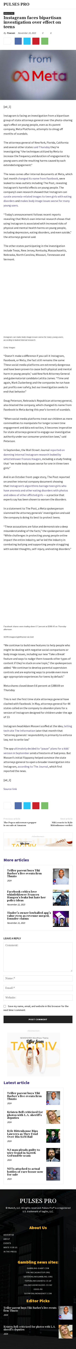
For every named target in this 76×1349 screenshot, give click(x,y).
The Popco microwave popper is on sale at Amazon (20, 824)
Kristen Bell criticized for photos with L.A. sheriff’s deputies (25, 1115)
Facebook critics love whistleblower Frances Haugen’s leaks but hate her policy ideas (26, 896)
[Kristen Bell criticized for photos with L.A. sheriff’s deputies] (53, 1117)
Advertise (9, 1235)
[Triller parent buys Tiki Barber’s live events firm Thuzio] (61, 877)
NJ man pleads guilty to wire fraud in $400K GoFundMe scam (23, 1152)
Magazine (9, 13)
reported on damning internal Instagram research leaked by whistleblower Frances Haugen (34, 454)
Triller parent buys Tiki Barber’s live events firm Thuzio (24, 873)
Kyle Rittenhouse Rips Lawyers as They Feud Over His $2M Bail (22, 1134)
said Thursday (41, 147)
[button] (63, 4)
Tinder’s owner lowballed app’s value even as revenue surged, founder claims (29, 915)
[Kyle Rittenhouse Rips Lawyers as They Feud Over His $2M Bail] (53, 1136)
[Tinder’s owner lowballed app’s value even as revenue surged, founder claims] (61, 919)
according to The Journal (33, 766)
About (7, 1239)
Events (7, 1243)
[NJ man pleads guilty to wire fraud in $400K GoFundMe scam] (53, 1155)
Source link (10, 789)
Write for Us (10, 1247)
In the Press (10, 1251)
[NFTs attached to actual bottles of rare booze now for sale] (53, 1174)
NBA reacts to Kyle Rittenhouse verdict (61, 824)
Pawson (11, 33)
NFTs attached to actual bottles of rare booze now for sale (25, 1171)
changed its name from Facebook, (38, 178)
